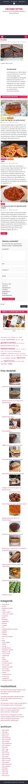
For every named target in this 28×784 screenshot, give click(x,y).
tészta (19, 361)
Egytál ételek (5, 621)
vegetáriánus (4, 364)
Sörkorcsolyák (5, 665)
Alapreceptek (5, 604)
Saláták (4, 659)
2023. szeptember (6, 764)
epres (22, 339)
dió (16, 339)
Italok (3, 640)
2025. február (5, 734)
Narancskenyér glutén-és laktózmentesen (13, 473)
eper (19, 339)
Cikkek (3, 610)
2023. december (6, 758)
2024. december (6, 738)
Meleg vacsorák (6, 651)
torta (16, 361)
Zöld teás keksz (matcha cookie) (9, 703)
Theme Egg (21, 782)
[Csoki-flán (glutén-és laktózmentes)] (14, 108)
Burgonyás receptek (7, 608)
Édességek (3, 159)
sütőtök (7, 358)
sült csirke (3, 358)
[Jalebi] (14, 149)
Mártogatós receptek (7, 650)
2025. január (5, 736)
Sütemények (10, 118)
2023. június (5, 770)
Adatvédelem (6, 1)
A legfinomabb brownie (5, 233)
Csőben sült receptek (7, 614)
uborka (22, 361)
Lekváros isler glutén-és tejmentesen (11, 386)
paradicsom (23, 353)
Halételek (4, 631)
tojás (2, 361)
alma (2, 337)
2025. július (5, 732)
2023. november (6, 760)
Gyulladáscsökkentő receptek (10, 629)
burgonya (13, 337)
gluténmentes (8, 342)
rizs (14, 355)
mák (5, 351)
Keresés (3, 304)
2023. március (5, 775)
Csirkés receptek (6, 612)
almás (5, 337)
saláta (17, 355)
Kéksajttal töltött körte (8, 417)
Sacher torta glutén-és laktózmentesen (12, 534)
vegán (10, 364)
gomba (22, 343)
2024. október (5, 741)
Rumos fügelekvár (6, 431)
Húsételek (4, 634)
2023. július (5, 768)
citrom (17, 337)
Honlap (4, 276)
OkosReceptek (14, 9)
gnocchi (18, 343)
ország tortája (10, 353)
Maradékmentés (6, 648)
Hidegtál (4, 633)
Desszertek (3, 118)
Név (3, 264)
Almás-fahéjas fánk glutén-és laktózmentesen (14, 504)
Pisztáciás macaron (7, 595)
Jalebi (3, 161)
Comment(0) (22, 42)
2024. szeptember (7, 743)
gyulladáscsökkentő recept (8, 345)
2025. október (5, 730)
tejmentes (21, 358)
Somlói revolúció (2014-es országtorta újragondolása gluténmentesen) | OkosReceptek (13, 710)
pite (12, 355)
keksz (17, 345)
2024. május (5, 749)
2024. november (6, 739)
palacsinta (17, 353)
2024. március (5, 753)
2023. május (5, 772)
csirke (20, 337)
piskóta (2, 355)
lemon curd (18, 349)
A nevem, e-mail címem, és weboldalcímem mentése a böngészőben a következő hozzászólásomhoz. (6, 289)
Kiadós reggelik (6, 642)
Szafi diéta (25, 355)
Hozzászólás (5, 249)
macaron (23, 349)
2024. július (5, 747)
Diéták (3, 617)
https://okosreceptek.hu (13, 91)
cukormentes (10, 339)
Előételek (4, 623)
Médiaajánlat (22, 1)
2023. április (5, 773)
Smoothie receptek (7, 663)
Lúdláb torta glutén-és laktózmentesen (12, 445)
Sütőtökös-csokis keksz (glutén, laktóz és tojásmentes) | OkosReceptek (13, 691)
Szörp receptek (6, 670)
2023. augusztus (6, 766)
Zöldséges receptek (7, 680)
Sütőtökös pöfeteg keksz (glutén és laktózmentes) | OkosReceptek (12, 698)
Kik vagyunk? (14, 1)
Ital (3, 638)
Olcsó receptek (6, 653)
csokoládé (3, 339)
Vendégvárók (5, 678)
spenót (20, 355)
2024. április (5, 751)
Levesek (4, 646)
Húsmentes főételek (7, 636)
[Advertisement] (14, 25)
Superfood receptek (7, 667)
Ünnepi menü (5, 676)
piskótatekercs (8, 355)
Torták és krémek (6, 674)
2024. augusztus (6, 745)
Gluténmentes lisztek (6, 690)
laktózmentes (8, 348)
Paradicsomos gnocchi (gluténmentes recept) (13, 207)
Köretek (4, 644)
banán (8, 337)
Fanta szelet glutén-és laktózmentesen (12, 459)
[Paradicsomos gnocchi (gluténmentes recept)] (14, 194)
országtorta (4, 353)
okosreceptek (17, 351)
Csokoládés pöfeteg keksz (7, 696)
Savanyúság (5, 661)
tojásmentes (8, 361)
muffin (2, 351)
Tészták (3, 204)
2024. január (5, 756)
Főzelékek (4, 625)
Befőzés (4, 606)
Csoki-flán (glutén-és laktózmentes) (13, 120)
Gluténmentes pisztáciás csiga (10, 580)
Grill (3, 627)
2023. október (5, 762)
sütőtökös (13, 358)
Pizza (3, 657)
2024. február (5, 754)
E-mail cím (5, 270)
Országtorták (5, 655)
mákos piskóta (10, 351)
